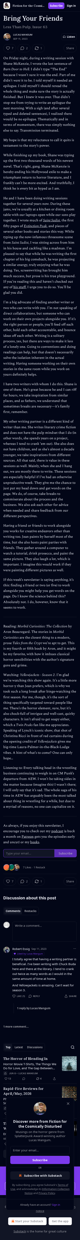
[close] (68, 1103)
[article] (40, 1068)
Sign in (71, 6)
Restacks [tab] (30, 911)
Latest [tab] (19, 1047)
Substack (20, 1231)
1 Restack (39, 867)
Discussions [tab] (34, 1047)
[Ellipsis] (74, 948)
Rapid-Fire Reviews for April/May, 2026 (23, 1091)
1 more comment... (16, 1026)
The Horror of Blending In (25, 1058)
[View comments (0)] (23, 1078)
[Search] (73, 1047)
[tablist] (21, 911)
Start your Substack (29, 1221)
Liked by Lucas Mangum (30, 953)
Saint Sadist (51, 220)
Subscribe (56, 6)
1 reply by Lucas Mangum (33, 1008)
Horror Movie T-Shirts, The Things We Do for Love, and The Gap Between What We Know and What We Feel (29, 1066)
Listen (71, 37)
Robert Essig (21, 949)
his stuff (19, 287)
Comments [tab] (13, 911)
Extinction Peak (35, 226)
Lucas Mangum (22, 34)
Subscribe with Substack (43, 1175)
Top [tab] (8, 1047)
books (34, 842)
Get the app (60, 1221)
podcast (57, 831)
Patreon (28, 836)
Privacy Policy (47, 1193)
